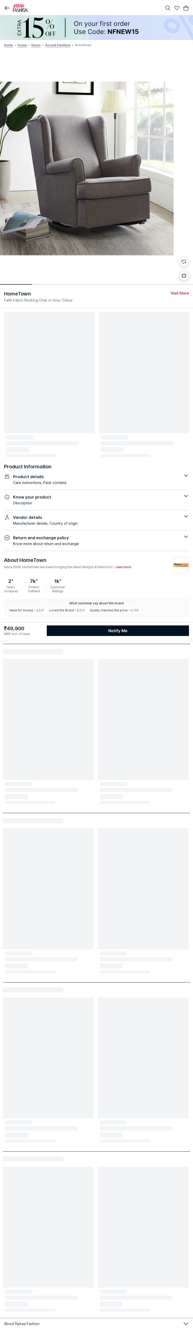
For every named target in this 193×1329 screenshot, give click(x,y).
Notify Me (117, 630)
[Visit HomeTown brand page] (181, 565)
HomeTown (17, 294)
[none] (96, 27)
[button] (7, 8)
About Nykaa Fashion (21, 1323)
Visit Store (180, 293)
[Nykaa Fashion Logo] (86, 8)
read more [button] (123, 567)
